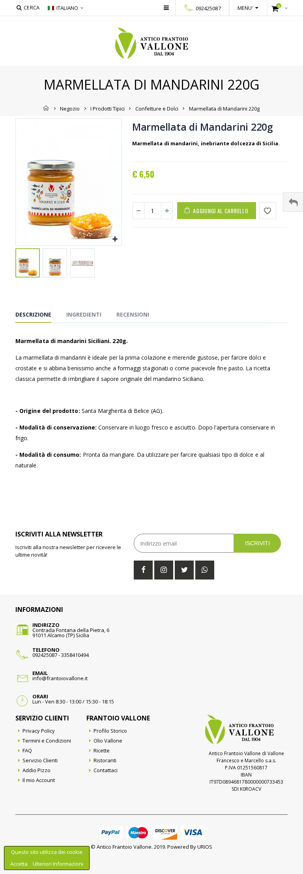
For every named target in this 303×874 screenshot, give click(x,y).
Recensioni (132, 314)
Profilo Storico (110, 730)
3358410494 (75, 654)
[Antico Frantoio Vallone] (152, 43)
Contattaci (106, 770)
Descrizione (33, 314)
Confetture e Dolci (156, 108)
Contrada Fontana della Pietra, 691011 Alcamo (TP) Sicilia (70, 632)
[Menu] (166, 7)
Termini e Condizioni (46, 740)
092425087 (208, 8)
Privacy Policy (38, 730)
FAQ (27, 750)
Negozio (70, 108)
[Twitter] (184, 570)
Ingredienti (83, 314)
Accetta (19, 863)
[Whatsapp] (204, 570)
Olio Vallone (108, 740)
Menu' (245, 7)
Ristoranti (105, 760)
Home (46, 108)
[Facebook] (143, 570)
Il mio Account (38, 780)
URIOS (204, 846)
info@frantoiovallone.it (60, 678)
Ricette (102, 750)
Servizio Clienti (40, 760)
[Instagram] (163, 570)
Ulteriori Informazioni (58, 863)
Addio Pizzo (36, 770)
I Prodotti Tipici (107, 108)
